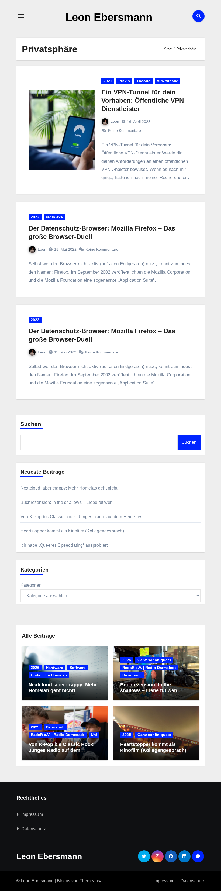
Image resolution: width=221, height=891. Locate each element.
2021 (107, 81)
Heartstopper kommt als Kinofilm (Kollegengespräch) (72, 531)
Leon (114, 121)
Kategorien (31, 585)
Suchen (31, 424)
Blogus (63, 881)
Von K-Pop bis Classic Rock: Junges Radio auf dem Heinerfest (82, 516)
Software (78, 667)
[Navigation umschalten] (20, 16)
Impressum (32, 814)
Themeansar (91, 881)
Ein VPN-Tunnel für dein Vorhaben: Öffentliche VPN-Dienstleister (143, 100)
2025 (126, 660)
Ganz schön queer (154, 660)
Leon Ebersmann (108, 17)
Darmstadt (55, 727)
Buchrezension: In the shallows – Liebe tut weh (66, 502)
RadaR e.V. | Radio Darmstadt (149, 667)
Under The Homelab (49, 675)
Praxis (124, 81)
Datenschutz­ (33, 829)
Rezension (132, 675)
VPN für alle (167, 81)
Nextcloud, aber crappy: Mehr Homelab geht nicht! (69, 488)
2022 (35, 217)
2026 (35, 667)
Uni (94, 734)
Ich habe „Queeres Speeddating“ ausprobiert (64, 545)
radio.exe (54, 217)
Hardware (54, 667)
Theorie (143, 81)
